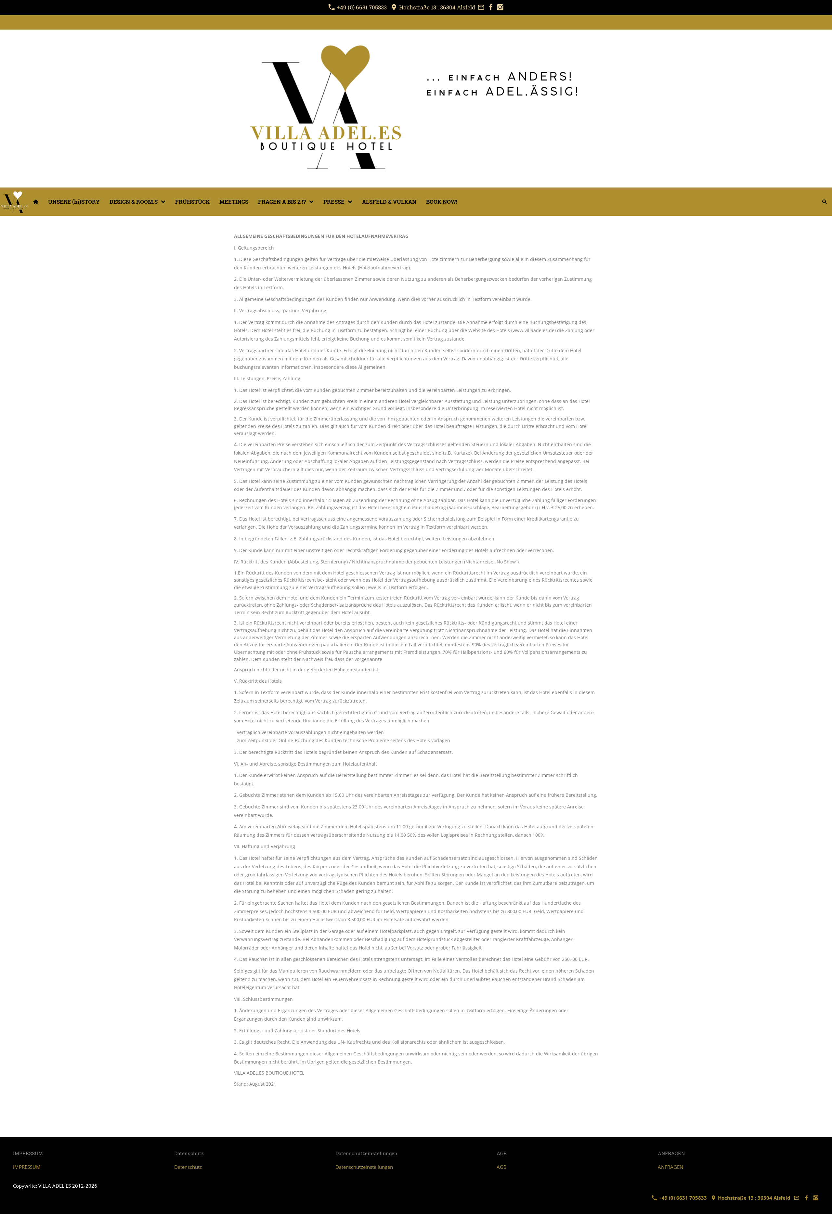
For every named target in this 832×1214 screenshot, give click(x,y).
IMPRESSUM (27, 1167)
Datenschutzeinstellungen (364, 1167)
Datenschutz (188, 1167)
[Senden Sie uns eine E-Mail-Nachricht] (481, 7)
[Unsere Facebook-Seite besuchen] (491, 7)
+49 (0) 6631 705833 (361, 7)
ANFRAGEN (670, 1167)
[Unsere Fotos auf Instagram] (500, 7)
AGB (502, 1167)
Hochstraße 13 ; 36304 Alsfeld (436, 7)
